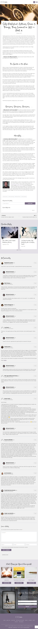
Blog (34, 620)
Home (4, 620)
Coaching (13, 620)
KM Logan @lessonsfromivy (10, 375)
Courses (30, 620)
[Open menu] (34, 2)
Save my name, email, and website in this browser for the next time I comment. (15, 547)
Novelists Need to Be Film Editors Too (30, 216)
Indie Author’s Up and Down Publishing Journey (9, 241)
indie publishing (11, 196)
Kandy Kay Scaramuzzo (9, 490)
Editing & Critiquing (20, 620)
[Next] (35, 238)
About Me (8, 620)
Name (3, 544)
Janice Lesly (7, 398)
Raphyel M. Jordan (8, 262)
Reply (35, 262)
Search (33, 210)
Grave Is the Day (20, 185)
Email (15, 544)
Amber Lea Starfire (8, 513)
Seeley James (7, 346)
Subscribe (30, 203)
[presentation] (9, 232)
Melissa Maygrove (8, 304)
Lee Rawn (6, 327)
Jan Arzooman (7, 473)
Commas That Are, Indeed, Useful (7, 216)
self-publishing (23, 196)
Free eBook (21, 621)
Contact (16, 621)
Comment (4, 532)
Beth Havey (7, 283)
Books (26, 620)
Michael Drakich (17, 196)
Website (27, 544)
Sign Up (27, 606)
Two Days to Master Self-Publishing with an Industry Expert (27, 242)
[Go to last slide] (2, 238)
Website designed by (23, 627)
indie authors (5, 196)
